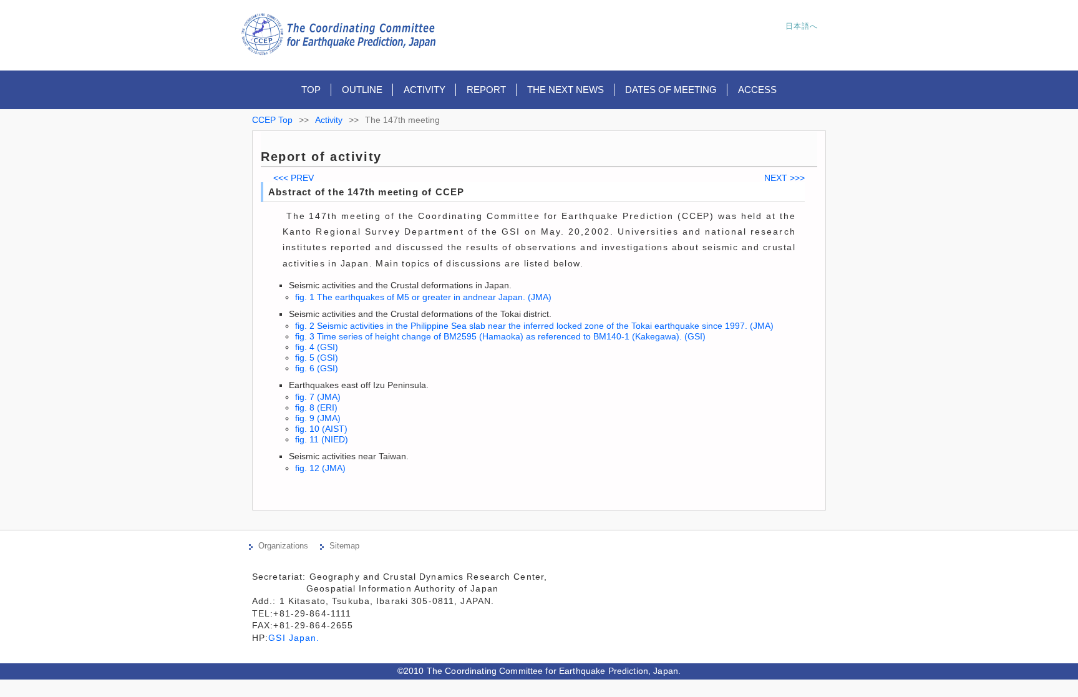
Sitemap (344, 545)
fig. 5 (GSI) (316, 358)
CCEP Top (272, 120)
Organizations (283, 545)
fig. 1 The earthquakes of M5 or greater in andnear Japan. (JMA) (423, 297)
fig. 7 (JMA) (318, 397)
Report (486, 89)
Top (311, 89)
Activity (424, 89)
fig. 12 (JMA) (320, 468)
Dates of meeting (671, 89)
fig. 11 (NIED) (321, 439)
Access (757, 89)
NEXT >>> (784, 178)
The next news (565, 89)
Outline (362, 89)
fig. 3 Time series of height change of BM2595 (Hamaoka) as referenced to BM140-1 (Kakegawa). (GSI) (500, 336)
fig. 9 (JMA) (318, 418)
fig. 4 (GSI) (316, 347)
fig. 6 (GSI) (316, 368)
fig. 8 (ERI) (316, 407)
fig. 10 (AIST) (321, 429)
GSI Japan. (295, 638)
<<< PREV (293, 178)
